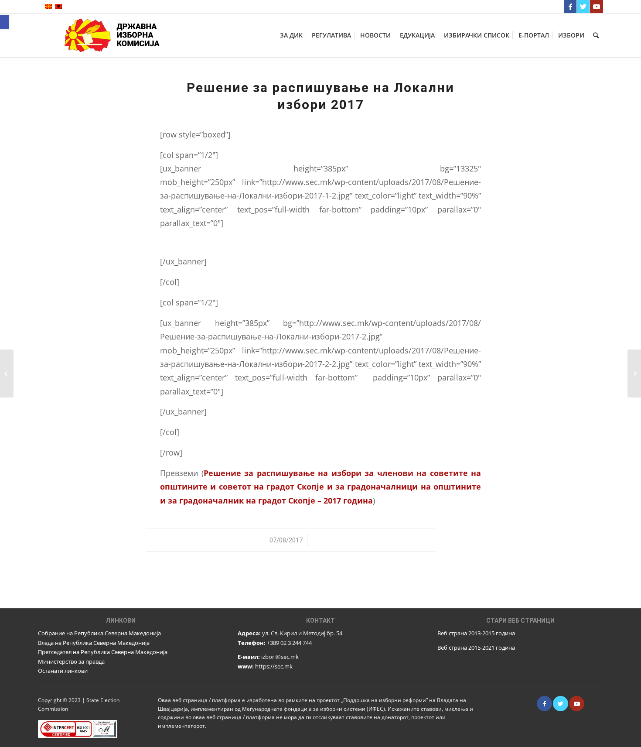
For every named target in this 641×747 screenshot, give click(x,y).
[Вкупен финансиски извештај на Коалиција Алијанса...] (7, 373)
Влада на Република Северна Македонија (94, 643)
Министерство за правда (71, 661)
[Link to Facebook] (570, 6)
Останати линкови (63, 671)
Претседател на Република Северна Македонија (102, 652)
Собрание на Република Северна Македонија (99, 633)
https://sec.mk (274, 666)
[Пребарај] (596, 35)
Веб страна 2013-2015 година (476, 633)
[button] (4, 22)
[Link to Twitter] (583, 6)
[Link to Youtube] (596, 6)
